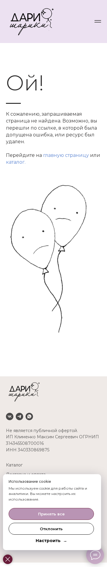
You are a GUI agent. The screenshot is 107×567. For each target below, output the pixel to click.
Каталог (14, 465)
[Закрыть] (7, 559)
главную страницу (66, 155)
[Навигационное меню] (98, 21)
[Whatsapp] (29, 416)
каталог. (16, 162)
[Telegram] (19, 416)
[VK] (9, 416)
